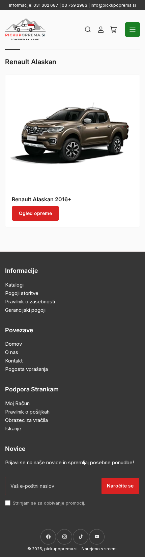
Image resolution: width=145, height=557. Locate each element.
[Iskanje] (88, 29)
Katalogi (14, 285)
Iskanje (13, 428)
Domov (13, 344)
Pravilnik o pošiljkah (27, 412)
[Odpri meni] (132, 29)
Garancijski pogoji (25, 310)
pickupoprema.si (61, 548)
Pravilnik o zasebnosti (30, 301)
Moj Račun (17, 403)
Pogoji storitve (21, 293)
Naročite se (120, 485)
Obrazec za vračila (26, 420)
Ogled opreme (35, 213)
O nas (11, 352)
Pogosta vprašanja (26, 369)
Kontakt (14, 360)
